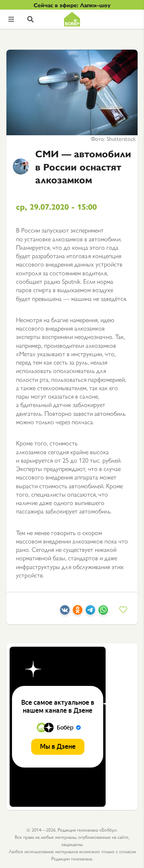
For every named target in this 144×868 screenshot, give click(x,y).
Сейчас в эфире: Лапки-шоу (72, 5)
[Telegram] (90, 612)
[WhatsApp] (103, 612)
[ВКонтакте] (65, 612)
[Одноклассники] (77, 612)
